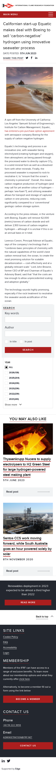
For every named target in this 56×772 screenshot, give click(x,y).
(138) (14, 372)
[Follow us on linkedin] (3, 761)
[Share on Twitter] (27, 58)
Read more (28, 602)
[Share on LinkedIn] (36, 58)
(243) (14, 399)
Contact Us (28, 746)
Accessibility (10, 647)
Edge (17, 768)
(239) (14, 383)
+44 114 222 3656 (12, 725)
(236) (14, 388)
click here (24, 679)
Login (6, 652)
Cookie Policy (10, 636)
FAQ (5, 642)
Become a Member (28, 699)
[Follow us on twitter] (8, 761)
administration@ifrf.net (17, 737)
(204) (14, 378)
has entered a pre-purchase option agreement (29, 131)
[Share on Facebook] (31, 58)
